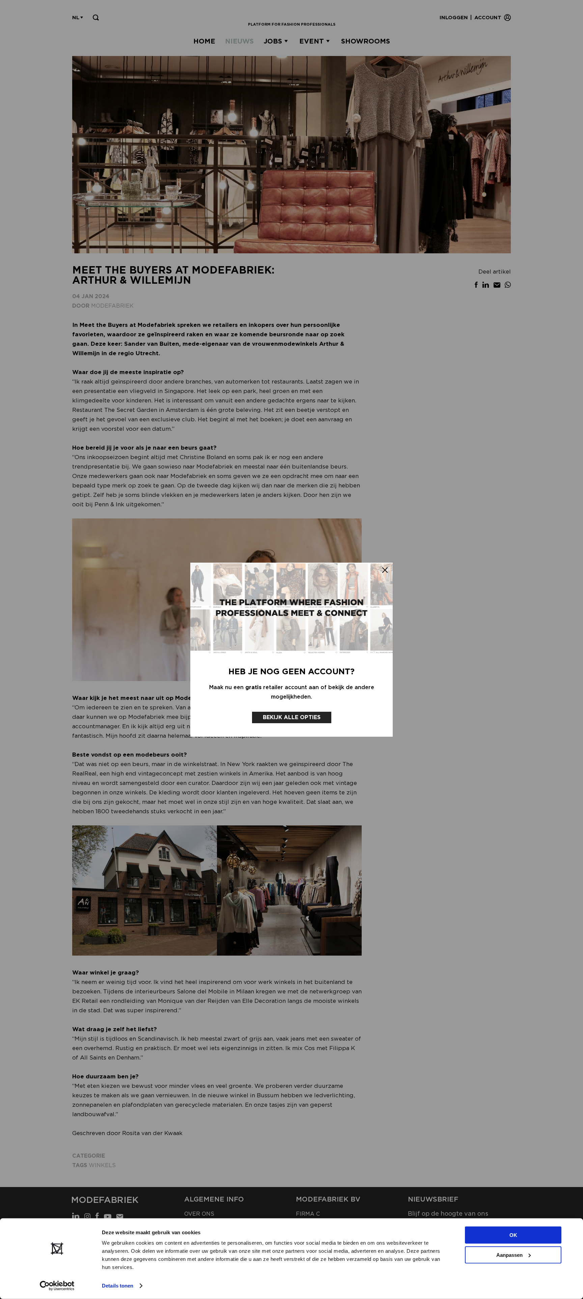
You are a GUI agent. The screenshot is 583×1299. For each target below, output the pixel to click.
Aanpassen (509, 1255)
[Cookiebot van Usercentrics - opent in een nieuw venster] (57, 1286)
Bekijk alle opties (292, 717)
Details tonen (117, 1286)
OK (513, 1235)
